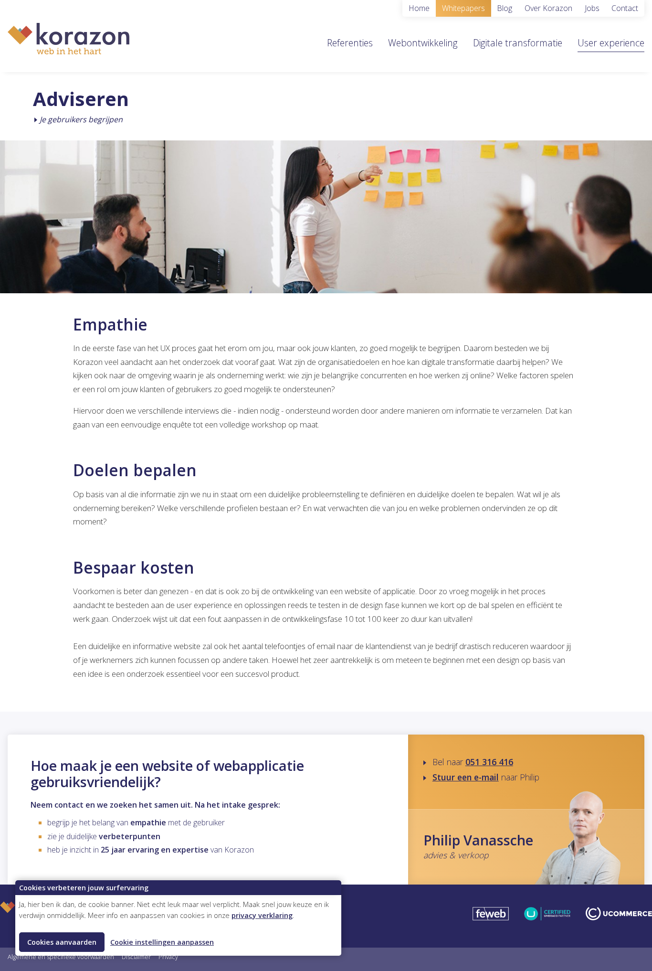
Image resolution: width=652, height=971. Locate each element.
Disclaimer (136, 956)
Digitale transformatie (517, 42)
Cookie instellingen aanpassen (162, 942)
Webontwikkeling (423, 42)
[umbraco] (547, 916)
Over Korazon (548, 8)
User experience (611, 42)
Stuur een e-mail (465, 777)
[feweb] (491, 916)
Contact (624, 8)
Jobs (592, 8)
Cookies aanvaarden (61, 942)
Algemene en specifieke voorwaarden (61, 956)
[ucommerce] (619, 916)
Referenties (350, 42)
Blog (504, 8)
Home (419, 8)
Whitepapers (463, 8)
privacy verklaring (262, 915)
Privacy (168, 956)
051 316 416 (489, 762)
